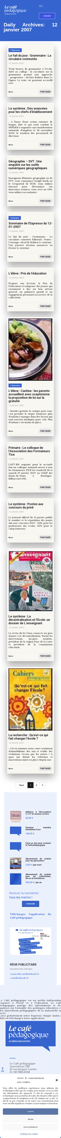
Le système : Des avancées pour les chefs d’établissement (30, 110)
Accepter (30, 1111)
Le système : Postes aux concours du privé (26, 505)
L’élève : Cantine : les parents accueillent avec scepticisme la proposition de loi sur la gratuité (29, 396)
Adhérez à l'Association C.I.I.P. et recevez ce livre (38, 813)
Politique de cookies (29, 1134)
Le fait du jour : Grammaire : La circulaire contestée (30, 57)
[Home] (16, 19)
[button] (56, 1080)
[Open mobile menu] (42, 6)
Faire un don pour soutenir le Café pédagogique (38, 844)
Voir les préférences (30, 1127)
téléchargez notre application (26, 1018)
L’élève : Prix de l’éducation (27, 273)
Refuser (30, 1119)
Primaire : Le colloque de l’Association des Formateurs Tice (29, 451)
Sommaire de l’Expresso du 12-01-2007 (30, 225)
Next (21, 785)
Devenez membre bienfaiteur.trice (38, 829)
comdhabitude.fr (19, 978)
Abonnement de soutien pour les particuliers (38, 860)
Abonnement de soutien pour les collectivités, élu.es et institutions (38, 876)
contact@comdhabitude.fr (24, 974)
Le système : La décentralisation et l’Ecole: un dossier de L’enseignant (29, 620)
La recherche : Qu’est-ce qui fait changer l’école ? (28, 736)
